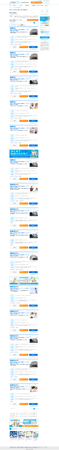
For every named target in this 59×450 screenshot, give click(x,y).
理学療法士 (11, 447)
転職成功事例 (27, 5)
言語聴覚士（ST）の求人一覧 (27, 416)
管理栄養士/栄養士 (35, 447)
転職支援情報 (33, 5)
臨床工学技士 (26, 447)
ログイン (46, 2)
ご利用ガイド (14, 5)
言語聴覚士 (18, 447)
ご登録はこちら (46, 25)
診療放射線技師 (30, 447)
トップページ (10, 5)
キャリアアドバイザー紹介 (40, 5)
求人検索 (20, 5)
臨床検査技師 (22, 447)
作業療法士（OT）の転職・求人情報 (20, 414)
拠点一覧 (46, 5)
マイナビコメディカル (11, 7)
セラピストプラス (41, 447)
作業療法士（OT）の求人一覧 (27, 414)
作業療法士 (15, 447)
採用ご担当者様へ (40, 0)
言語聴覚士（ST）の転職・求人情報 (20, 416)
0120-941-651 (25, 2)
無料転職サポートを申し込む (36, 2)
